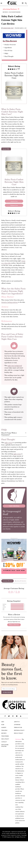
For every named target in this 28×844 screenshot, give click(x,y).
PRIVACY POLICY (18, 733)
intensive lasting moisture (9, 302)
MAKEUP (3, 727)
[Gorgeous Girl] (12, 4)
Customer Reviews (8, 581)
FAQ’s (6, 53)
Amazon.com (14, 201)
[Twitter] (9, 716)
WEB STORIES (5, 736)
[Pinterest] (16, 716)
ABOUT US (17, 721)
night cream (8, 442)
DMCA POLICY (5, 739)
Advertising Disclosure (10, 9)
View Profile (14, 506)
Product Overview (10, 44)
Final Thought (8, 56)
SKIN (2, 721)
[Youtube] (20, 716)
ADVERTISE (17, 724)
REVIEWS (3, 733)
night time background (15, 365)
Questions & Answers (20, 581)
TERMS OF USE (18, 727)
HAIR (2, 724)
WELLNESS (4, 730)
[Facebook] (5, 716)
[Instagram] (13, 716)
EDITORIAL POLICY (19, 730)
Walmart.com (14, 205)
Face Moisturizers (14, 12)
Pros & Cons (8, 50)
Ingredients (8, 47)
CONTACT (4, 741)
